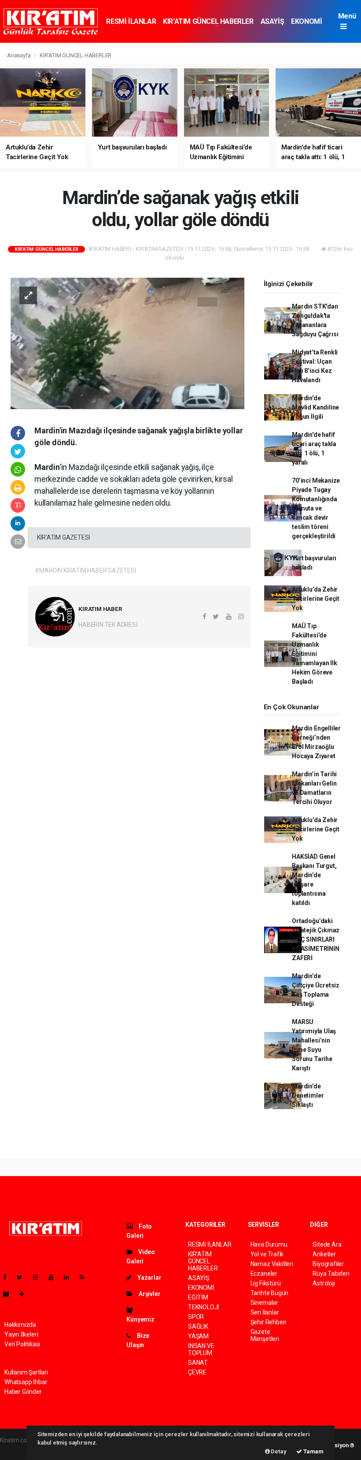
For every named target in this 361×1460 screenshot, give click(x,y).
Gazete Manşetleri (264, 1335)
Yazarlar (148, 1277)
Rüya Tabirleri (331, 1273)
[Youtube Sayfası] (54, 1277)
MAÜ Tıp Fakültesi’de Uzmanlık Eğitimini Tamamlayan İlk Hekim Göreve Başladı (314, 653)
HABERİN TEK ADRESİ (108, 624)
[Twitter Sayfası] (23, 1277)
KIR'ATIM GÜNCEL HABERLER (208, 21)
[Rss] (86, 1277)
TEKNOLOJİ (203, 1307)
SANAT (198, 1362)
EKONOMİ (306, 21)
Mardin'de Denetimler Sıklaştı (308, 1095)
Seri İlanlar (264, 1312)
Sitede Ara (327, 1244)
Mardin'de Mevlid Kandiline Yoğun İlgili (315, 407)
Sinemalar (264, 1302)
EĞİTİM (198, 1297)
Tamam (313, 1451)
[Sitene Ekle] (25, 1294)
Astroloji (324, 1283)
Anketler (324, 1254)
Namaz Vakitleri (271, 1263)
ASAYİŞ (272, 21)
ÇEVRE (197, 1372)
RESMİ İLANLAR (131, 21)
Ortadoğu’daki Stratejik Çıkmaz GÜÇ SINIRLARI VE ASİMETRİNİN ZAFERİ (315, 939)
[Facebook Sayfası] (8, 1277)
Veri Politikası (22, 1344)
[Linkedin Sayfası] (70, 1277)
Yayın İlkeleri (21, 1334)
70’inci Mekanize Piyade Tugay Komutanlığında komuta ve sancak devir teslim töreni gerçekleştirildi (316, 508)
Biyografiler (328, 1263)
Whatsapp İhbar (25, 1382)
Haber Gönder (23, 1391)
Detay (278, 1451)
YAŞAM (198, 1336)
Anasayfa (19, 55)
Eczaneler (263, 1273)
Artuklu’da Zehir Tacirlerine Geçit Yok (315, 598)
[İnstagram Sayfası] (39, 1277)
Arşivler (148, 1293)
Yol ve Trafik (267, 1254)
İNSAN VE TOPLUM (201, 1349)
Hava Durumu (268, 1244)
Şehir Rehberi (268, 1322)
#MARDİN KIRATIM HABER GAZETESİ (85, 570)
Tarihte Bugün (269, 1292)
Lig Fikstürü (265, 1283)
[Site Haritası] (9, 1294)
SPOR (196, 1316)
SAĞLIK (198, 1326)
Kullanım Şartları (26, 1372)
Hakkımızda (20, 1324)
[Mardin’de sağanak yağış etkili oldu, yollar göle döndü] (127, 342)
